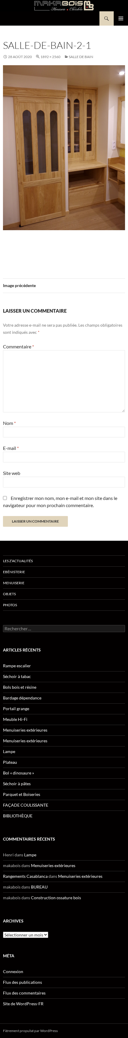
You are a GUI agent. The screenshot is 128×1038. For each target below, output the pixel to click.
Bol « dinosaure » (18, 772)
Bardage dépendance (22, 697)
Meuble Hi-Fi (15, 719)
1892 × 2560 (50, 56)
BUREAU (39, 886)
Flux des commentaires (24, 992)
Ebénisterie (14, 572)
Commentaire (18, 346)
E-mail (11, 448)
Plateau (10, 762)
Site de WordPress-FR (23, 1003)
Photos (10, 605)
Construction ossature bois (56, 897)
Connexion (13, 971)
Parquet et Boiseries (21, 794)
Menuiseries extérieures (25, 729)
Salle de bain (81, 56)
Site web (11, 473)
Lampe (9, 751)
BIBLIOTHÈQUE (17, 815)
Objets (9, 594)
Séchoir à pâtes (17, 783)
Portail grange (16, 708)
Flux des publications (22, 982)
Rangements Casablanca (25, 876)
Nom (9, 423)
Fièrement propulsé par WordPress (30, 1030)
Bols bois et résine (19, 687)
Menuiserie (13, 583)
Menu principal (121, 18)
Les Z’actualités (18, 561)
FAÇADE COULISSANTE (25, 805)
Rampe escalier (17, 665)
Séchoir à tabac (17, 676)
